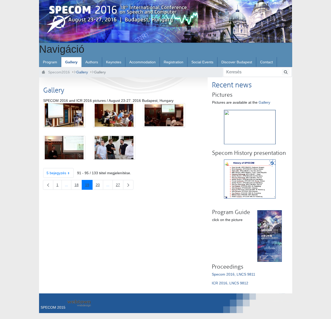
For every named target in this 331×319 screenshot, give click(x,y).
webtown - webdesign (79, 303)
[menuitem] (50, 62)
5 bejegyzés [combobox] (56, 173)
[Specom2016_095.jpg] (114, 148)
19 (89, 186)
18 (78, 186)
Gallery (264, 102)
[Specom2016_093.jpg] (164, 115)
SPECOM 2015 (53, 307)
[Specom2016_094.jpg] (64, 148)
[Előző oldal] (48, 185)
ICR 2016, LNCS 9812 (230, 283)
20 (99, 186)
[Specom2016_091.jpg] (64, 115)
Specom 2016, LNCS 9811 (233, 274)
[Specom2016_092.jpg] (114, 115)
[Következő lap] (128, 185)
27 (119, 186)
